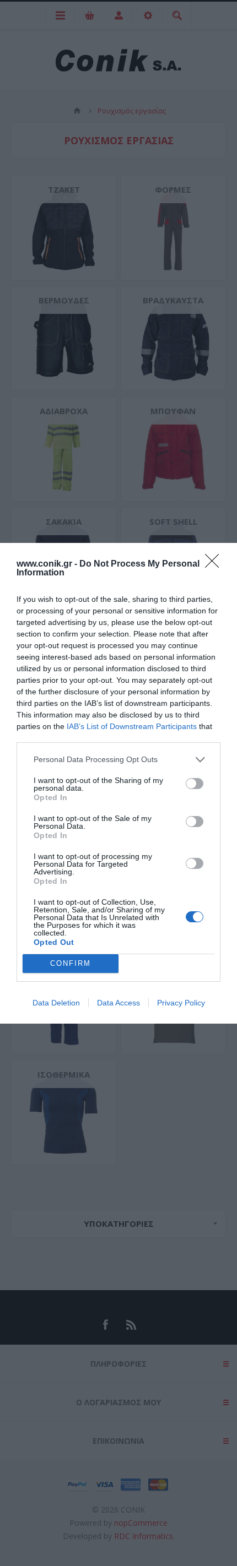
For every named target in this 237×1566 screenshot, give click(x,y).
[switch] (194, 783)
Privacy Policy (181, 1002)
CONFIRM (70, 963)
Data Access (118, 1002)
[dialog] (118, 783)
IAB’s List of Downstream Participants (132, 726)
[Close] (215, 564)
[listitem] (118, 759)
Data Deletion (56, 1002)
